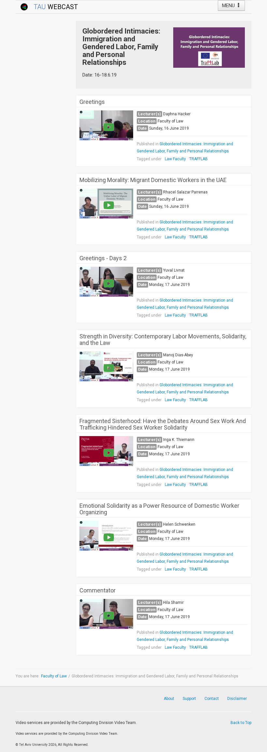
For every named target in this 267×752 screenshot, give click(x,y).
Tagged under (149, 159)
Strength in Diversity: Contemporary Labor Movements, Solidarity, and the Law (162, 339)
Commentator (97, 590)
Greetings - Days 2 (103, 258)
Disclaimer (237, 698)
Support (189, 698)
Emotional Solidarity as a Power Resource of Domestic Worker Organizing (159, 509)
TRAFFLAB (198, 159)
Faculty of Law (54, 676)
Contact (211, 698)
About (169, 698)
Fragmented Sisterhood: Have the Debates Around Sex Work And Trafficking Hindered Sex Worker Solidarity (162, 424)
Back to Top (241, 722)
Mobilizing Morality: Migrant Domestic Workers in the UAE (153, 180)
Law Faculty (175, 159)
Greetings (92, 102)
